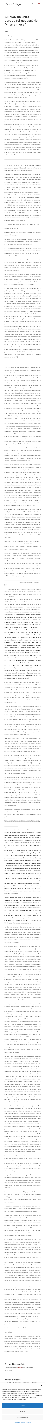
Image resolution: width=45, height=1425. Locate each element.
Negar (22, 1411)
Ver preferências (22, 1417)
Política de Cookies (19, 1422)
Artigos (29, 1422)
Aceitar (22, 1405)
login (20, 1368)
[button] (42, 1385)
